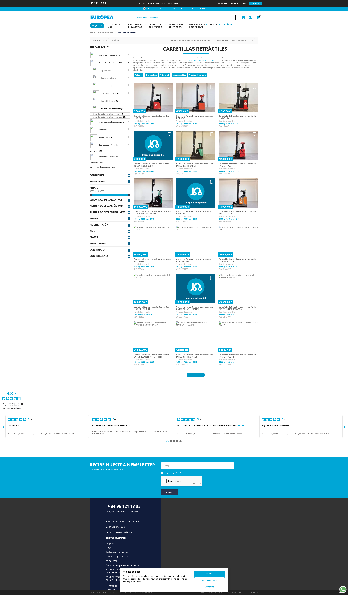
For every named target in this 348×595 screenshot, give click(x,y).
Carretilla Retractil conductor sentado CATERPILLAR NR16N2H (194, 308)
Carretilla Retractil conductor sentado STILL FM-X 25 (194, 212)
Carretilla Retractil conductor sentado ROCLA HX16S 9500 (152, 164)
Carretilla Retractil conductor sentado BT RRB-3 (194, 117)
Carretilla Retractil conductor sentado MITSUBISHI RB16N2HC (152, 212)
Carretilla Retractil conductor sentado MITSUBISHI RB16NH (194, 164)
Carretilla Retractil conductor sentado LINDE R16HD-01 (152, 308)
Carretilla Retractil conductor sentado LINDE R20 (152, 117)
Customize (209, 587)
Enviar (169, 492)
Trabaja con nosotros (117, 552)
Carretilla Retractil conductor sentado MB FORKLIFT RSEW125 (237, 308)
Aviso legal (111, 560)
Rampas (214, 24)
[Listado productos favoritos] (243, 17)
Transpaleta (151, 75)
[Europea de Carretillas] (108, 17)
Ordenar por (222, 40)
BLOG (244, 3)
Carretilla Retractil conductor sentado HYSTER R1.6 (237, 164)
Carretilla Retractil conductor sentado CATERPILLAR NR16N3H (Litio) (152, 355)
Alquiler (97, 25)
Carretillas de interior (156, 25)
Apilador (138, 75)
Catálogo (228, 24)
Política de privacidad (117, 556)
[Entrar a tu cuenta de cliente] (250, 17)
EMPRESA (234, 3)
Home (92, 32)
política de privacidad (181, 473)
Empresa (110, 543)
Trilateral (164, 75)
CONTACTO (255, 3)
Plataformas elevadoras (177, 25)
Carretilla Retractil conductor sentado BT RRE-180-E (194, 260)
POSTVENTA (222, 3)
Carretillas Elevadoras (135, 25)
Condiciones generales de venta (122, 565)
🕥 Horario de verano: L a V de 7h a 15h (174, 8)
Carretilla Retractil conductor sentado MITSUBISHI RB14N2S (194, 355)
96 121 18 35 (98, 3)
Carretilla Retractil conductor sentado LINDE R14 (237, 117)
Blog (108, 547)
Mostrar (96, 40)
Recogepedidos (179, 75)
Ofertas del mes (115, 25)
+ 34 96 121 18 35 (124, 506)
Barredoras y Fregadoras (197, 25)
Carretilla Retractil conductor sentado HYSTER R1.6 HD (237, 260)
